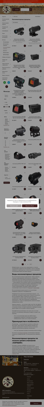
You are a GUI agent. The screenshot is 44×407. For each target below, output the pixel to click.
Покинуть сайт (14, 206)
